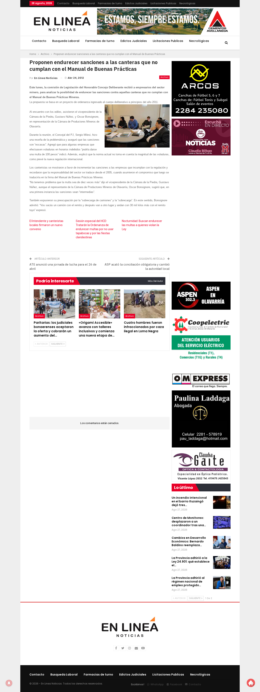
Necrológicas (187, 3)
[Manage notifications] (9, 683)
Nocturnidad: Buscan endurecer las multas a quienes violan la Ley (142, 225)
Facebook (176, 684)
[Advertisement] (99, 386)
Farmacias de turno (110, 3)
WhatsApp (157, 684)
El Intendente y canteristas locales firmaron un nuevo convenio (46, 225)
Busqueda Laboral (84, 3)
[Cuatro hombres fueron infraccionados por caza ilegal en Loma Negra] (144, 303)
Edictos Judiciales (136, 3)
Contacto (63, 3)
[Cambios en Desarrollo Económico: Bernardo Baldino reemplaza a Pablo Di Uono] (222, 542)
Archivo (164, 77)
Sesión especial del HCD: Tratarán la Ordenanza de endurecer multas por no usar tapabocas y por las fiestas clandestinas (95, 229)
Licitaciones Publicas (163, 3)
